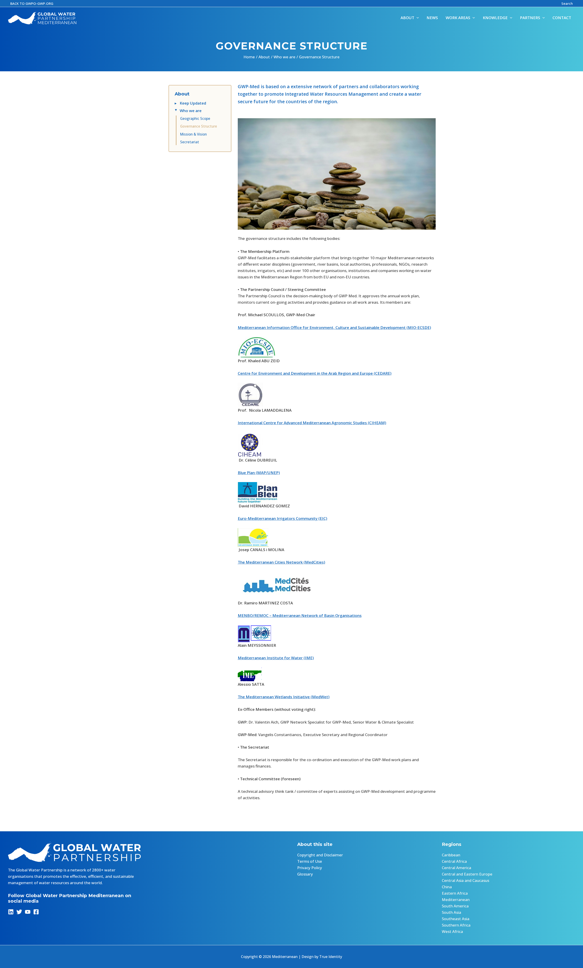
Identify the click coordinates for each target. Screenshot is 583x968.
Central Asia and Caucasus (465, 880)
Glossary (305, 874)
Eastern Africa (455, 893)
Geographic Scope (195, 118)
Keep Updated (193, 103)
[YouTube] (28, 912)
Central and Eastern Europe (467, 874)
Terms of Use (309, 861)
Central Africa (454, 861)
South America (455, 906)
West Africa (452, 931)
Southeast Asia (455, 918)
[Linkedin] (11, 912)
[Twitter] (19, 912)
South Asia (451, 912)
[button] (32, 3)
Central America (456, 867)
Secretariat (189, 142)
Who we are (191, 110)
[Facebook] (36, 912)
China (447, 886)
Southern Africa (456, 925)
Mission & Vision (193, 134)
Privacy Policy (309, 867)
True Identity (330, 956)
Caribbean (451, 855)
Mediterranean (456, 899)
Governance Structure (198, 126)
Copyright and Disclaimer (320, 855)
